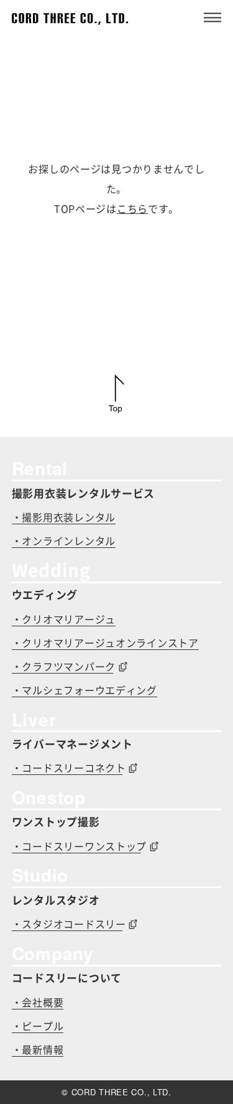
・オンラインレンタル (64, 541)
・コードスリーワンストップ (79, 846)
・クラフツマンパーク (64, 667)
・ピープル (38, 1026)
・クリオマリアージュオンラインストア (105, 643)
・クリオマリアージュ (64, 619)
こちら (132, 209)
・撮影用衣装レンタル (64, 517)
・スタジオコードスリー (69, 924)
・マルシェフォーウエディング (84, 690)
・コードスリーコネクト (69, 768)
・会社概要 (38, 1003)
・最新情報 (38, 1050)
